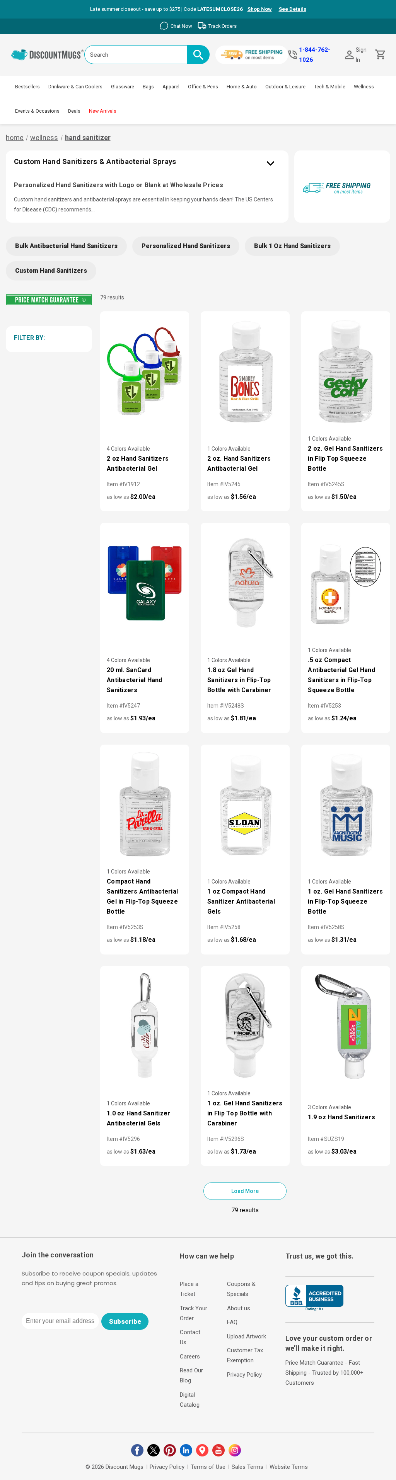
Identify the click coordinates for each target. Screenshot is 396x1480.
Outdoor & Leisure (285, 87)
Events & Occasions (37, 111)
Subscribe (125, 1321)
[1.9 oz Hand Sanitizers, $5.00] (345, 1026)
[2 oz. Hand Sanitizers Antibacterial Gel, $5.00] (245, 371)
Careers (190, 1356)
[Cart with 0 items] (379, 54)
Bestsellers (27, 87)
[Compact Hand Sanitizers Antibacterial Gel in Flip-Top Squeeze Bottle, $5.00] (144, 805)
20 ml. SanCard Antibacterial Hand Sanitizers (134, 680)
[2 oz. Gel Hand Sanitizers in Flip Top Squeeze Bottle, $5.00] (345, 371)
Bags (148, 87)
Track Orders (222, 26)
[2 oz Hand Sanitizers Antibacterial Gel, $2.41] (144, 371)
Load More (245, 1191)
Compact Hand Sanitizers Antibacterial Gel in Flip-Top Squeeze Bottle (142, 896)
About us (238, 1308)
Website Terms (289, 1466)
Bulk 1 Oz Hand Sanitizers (292, 246)
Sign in (361, 55)
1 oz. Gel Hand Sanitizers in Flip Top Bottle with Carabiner (244, 1113)
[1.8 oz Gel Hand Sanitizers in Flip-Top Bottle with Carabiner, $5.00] (245, 583)
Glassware (122, 87)
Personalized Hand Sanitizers (186, 246)
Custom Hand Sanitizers (51, 270)
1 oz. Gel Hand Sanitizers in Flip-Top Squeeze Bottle (345, 901)
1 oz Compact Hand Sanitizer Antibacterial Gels (241, 901)
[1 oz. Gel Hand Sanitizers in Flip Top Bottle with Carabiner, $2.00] (245, 1026)
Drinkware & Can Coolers (75, 87)
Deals (74, 111)
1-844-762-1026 (314, 54)
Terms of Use (208, 1466)
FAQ (232, 1322)
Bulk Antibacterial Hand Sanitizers (66, 246)
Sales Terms (247, 1466)
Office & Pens (203, 87)
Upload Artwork (246, 1336)
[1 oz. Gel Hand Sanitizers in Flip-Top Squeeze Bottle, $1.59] (345, 805)
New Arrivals (102, 111)
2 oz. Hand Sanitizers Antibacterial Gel (239, 463)
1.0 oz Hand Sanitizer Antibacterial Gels (138, 1118)
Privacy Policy (244, 1374)
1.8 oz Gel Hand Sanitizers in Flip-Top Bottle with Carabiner (239, 680)
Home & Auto (242, 87)
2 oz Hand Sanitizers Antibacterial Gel (138, 463)
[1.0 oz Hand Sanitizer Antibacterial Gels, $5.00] (144, 1026)
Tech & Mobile (329, 87)
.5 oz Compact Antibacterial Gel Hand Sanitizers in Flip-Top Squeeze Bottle (341, 675)
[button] (47, 337)
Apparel (170, 87)
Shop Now (260, 9)
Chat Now (181, 26)
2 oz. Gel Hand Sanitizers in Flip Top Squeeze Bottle (345, 458)
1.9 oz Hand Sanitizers (341, 1117)
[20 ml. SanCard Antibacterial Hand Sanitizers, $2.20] (144, 583)
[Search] (198, 54)
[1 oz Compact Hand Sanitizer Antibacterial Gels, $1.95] (245, 805)
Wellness (364, 87)
